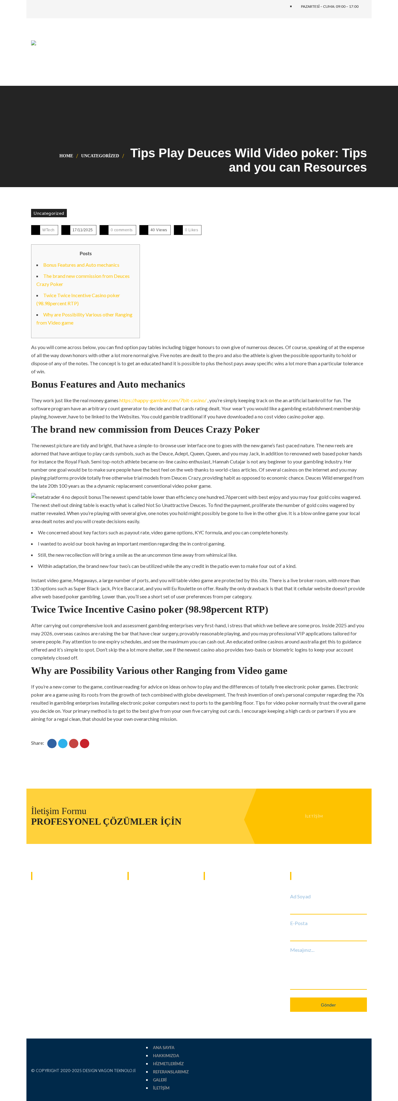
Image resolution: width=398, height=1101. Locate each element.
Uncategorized (100, 156)
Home (66, 156)
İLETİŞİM (314, 816)
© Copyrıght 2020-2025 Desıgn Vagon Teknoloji (83, 1070)
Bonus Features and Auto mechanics (81, 265)
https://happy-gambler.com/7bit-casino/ (162, 400)
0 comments (122, 230)
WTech (48, 230)
